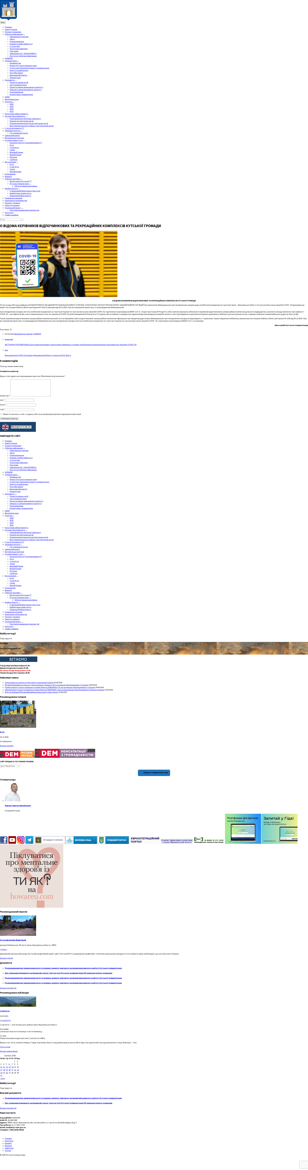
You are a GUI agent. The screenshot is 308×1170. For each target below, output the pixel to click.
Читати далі (5, 1047)
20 (10, 1070)
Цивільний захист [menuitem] (12, 135)
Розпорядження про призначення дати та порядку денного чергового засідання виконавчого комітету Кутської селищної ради (63, 968)
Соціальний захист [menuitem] (13, 208)
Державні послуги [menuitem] (12, 130)
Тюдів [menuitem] (12, 150)
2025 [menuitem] (11, 106)
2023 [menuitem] (11, 111)
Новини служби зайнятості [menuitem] (21, 44)
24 (1, 1073)
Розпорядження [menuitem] (16, 92)
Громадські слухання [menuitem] (13, 198)
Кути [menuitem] (12, 145)
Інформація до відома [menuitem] (19, 36)
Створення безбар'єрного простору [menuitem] (25, 191)
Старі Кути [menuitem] (14, 147)
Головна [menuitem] (8, 27)
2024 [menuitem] (11, 109)
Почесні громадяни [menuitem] (13, 32)
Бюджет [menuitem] (8, 1143)
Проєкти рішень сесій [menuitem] (19, 82)
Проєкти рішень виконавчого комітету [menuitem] (26, 87)
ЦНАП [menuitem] (7, 97)
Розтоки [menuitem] (13, 157)
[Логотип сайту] (8, 20)
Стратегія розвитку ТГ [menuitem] (14, 128)
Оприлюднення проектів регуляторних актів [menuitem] (29, 123)
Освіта (4, 949)
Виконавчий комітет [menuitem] (18, 75)
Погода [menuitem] (8, 1150)
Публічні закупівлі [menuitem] (12, 179)
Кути (2, 732)
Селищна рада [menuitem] (11, 61)
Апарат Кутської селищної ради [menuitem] (23, 65)
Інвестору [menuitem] (9, 1148)
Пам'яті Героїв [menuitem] (11, 29)
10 (1, 1067)
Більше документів (8, 988)
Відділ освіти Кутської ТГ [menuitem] (21, 181)
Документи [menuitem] (9, 80)
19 (7, 1070)
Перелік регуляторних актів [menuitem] (21, 121)
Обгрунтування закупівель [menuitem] (25, 186)
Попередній (9, 339)
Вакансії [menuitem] (8, 176)
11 (4, 1067)
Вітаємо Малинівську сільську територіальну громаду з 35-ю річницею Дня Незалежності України (46, 685)
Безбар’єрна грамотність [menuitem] (20, 193)
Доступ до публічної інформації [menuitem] (23, 56)
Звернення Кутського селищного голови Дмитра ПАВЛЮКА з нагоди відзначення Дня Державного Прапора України (54, 690)
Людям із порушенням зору (155, 772)
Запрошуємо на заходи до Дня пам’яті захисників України (29, 682)
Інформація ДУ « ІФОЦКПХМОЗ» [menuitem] (23, 53)
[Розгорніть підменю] (18, 61)
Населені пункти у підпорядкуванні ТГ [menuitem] (26, 142)
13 (10, 1067)
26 (7, 1073)
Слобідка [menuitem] (13, 159)
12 (7, 1067)
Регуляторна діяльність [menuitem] (15, 116)
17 (1, 1070)
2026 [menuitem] (11, 104)
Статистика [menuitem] (15, 46)
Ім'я (2, 400)
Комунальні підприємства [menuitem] (16, 200)
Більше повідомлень (9, 1051)
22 (15, 1070)
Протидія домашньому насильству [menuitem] (24, 210)
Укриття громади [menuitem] (12, 205)
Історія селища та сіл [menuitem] (14, 140)
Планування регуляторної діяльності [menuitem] (25, 118)
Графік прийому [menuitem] (11, 215)
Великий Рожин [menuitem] (16, 152)
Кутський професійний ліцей (13, 940)
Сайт (2, 409)
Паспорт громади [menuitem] (12, 203)
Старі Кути (5, 1011)
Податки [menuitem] (8, 101)
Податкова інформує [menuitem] (19, 48)
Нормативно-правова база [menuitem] (21, 94)
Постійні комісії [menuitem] (16, 73)
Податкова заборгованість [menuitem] (16, 114)
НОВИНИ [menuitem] (9, 58)
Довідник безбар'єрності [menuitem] (20, 195)
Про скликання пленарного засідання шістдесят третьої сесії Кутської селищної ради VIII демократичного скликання (58, 973)
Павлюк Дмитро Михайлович (18, 805)
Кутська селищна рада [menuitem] (19, 183)
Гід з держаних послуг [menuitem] (19, 133)
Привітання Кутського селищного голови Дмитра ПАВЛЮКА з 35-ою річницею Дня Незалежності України (50, 687)
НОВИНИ (37, 334)
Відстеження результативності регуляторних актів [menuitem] (32, 126)
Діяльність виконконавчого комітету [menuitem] (26, 89)
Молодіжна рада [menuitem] (12, 99)
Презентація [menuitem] (15, 77)
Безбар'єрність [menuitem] (11, 188)
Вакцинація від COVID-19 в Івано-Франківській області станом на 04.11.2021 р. (38, 355)
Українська (10, 766)
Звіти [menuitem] (12, 39)
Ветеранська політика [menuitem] (14, 138)
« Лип (2, 1078)
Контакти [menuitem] (9, 212)
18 (4, 1070)
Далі (6, 350)
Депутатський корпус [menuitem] (19, 70)
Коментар (5, 395)
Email (3, 404)
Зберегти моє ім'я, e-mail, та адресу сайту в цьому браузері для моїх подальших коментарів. (42, 414)
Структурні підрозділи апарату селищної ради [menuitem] (29, 68)
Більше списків (6, 958)
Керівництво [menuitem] (15, 63)
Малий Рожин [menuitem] (15, 154)
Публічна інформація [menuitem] (14, 34)
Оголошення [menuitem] (10, 174)
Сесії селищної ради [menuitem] (18, 85)
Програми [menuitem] (14, 51)
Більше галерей (6, 745)
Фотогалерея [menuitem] (10, 162)
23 (18, 1070)
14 (12, 1067)
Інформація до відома (23, 334)
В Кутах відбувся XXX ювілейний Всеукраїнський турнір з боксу (31, 692)
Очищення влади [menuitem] (17, 41)
